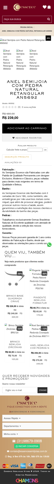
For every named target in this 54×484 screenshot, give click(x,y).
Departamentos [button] (11, 425)
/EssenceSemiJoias (37, 412)
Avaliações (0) (13, 163)
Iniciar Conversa (28, 446)
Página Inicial (26, 27)
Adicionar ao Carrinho (27, 128)
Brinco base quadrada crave (15, 299)
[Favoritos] (45, 7)
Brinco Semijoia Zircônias (15, 344)
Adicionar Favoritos (28, 137)
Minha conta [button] (10, 433)
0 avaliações (29, 107)
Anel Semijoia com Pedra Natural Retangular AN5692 (27, 31)
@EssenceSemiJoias (19, 412)
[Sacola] (49, 7)
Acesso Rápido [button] (11, 418)
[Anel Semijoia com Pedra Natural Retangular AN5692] (8, 59)
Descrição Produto (17, 157)
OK (45, 150)
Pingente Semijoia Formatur (40, 300)
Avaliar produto (27, 146)
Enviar (42, 390)
